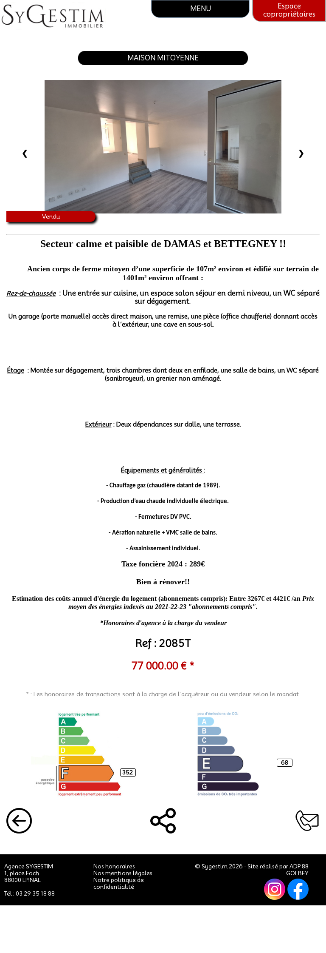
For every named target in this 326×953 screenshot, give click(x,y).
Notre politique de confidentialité (118, 883)
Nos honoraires (114, 866)
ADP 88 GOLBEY (297, 869)
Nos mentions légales (122, 873)
